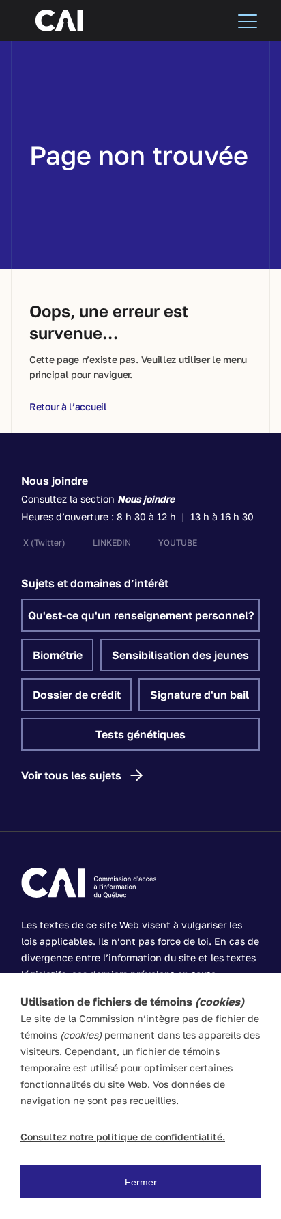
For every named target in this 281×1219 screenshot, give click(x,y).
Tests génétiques (140, 734)
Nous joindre (54, 480)
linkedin (112, 542)
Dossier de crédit (77, 694)
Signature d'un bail (199, 694)
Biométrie (58, 655)
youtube (177, 542)
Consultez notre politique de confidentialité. (122, 1136)
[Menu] (247, 20)
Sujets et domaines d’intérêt (94, 583)
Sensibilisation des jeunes (180, 655)
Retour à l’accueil (68, 406)
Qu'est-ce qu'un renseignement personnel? (141, 615)
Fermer (141, 1182)
